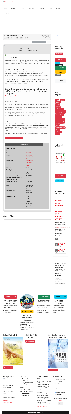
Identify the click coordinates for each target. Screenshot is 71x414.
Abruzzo (62, 100)
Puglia (63, 121)
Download (41, 8)
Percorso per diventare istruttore (59, 204)
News (22, 8)
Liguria (61, 114)
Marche (57, 119)
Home (5, 8)
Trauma (57, 63)
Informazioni (24, 144)
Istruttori (57, 8)
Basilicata (58, 102)
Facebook (26, 393)
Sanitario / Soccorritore (61, 392)
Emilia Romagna (60, 109)
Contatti (50, 8)
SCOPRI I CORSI (10, 297)
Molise (62, 119)
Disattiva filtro (59, 53)
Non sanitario (59, 394)
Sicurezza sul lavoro (60, 71)
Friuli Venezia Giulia (60, 111)
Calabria (58, 104)
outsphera (13, 8)
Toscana (58, 125)
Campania (58, 106)
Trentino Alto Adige (60, 127)
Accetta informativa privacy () (60, 399)
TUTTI (57, 100)
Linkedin (26, 395)
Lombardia (58, 116)
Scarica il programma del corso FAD (14, 138)
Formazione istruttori (60, 81)
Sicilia (63, 123)
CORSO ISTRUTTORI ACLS (61, 244)
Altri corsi (58, 74)
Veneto (57, 134)
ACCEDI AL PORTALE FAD (60, 176)
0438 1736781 (29, 153)
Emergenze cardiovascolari (60, 60)
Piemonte (58, 121)
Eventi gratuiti (59, 65)
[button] (1, 14)
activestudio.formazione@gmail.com (29, 156)
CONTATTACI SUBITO (42, 406)
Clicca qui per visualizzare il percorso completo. (17, 96)
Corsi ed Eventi (31, 8)
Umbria (57, 129)
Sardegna (58, 123)
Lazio (57, 114)
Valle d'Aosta (59, 132)
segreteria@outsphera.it (9, 395)
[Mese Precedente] (56, 152)
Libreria (7, 14)
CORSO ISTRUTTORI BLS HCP (61, 238)
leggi (60, 400)
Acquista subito (8, 368)
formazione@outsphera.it (62, 227)
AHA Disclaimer (7, 405)
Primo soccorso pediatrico (60, 68)
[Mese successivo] (64, 152)
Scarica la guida (59, 180)
